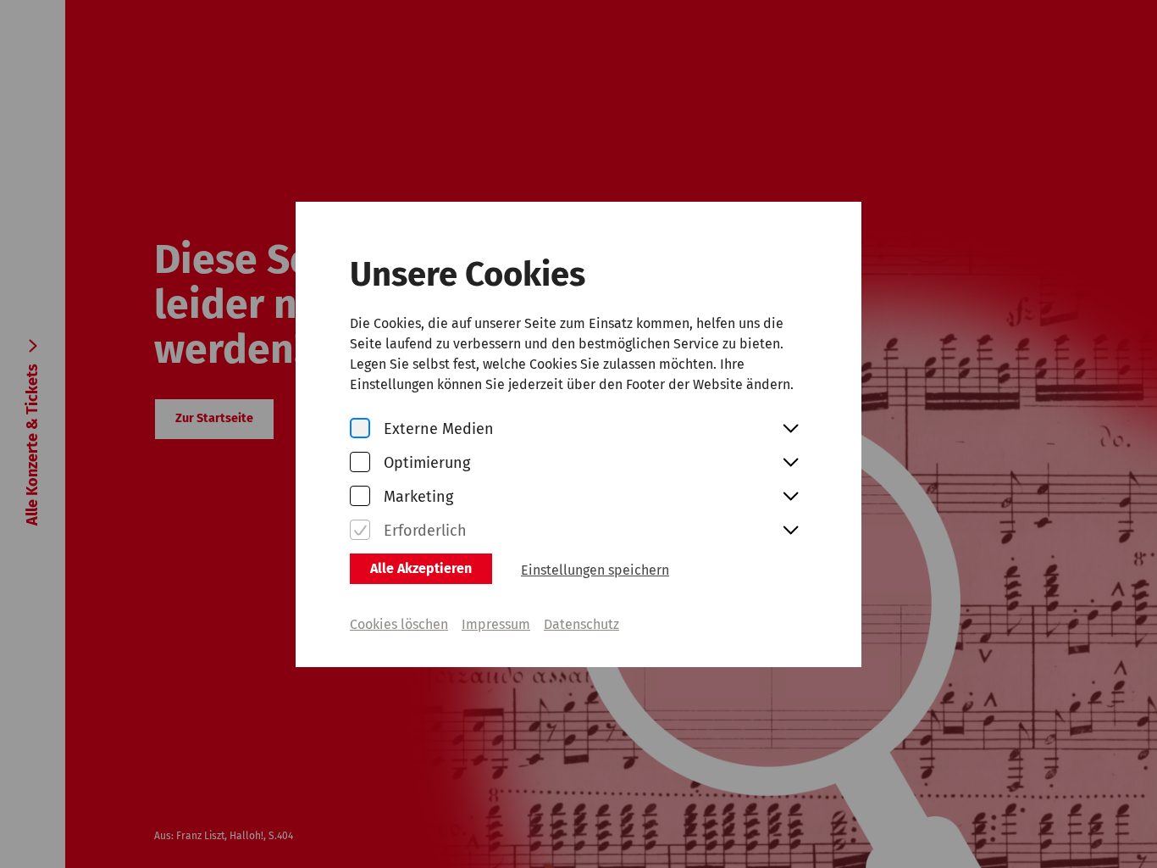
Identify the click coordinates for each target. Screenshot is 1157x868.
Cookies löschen (399, 624)
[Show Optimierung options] (790, 464)
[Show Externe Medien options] (790, 430)
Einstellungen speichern (595, 570)
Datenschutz (581, 624)
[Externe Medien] (360, 429)
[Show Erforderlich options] (790, 531)
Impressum (496, 624)
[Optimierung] (360, 463)
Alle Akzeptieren (421, 568)
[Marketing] (360, 497)
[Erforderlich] (360, 531)
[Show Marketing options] (790, 498)
